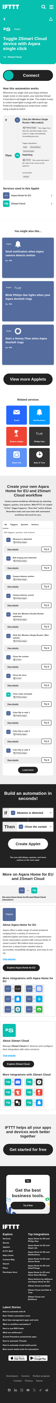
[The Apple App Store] (17, 1358)
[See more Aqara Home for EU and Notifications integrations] (13, 999)
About (39, 1381)
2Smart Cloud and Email (39, 1286)
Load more (28, 770)
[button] (51, 7)
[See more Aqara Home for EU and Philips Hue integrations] (13, 988)
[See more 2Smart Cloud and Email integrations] (13, 1082)
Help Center (8, 1255)
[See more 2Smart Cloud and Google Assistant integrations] (13, 1102)
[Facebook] (9, 1390)
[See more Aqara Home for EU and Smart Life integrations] (34, 988)
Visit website (9, 959)
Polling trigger (21, 542)
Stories (6, 1243)
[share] (51, 19)
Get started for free (28, 1149)
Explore (8, 1234)
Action (18, 660)
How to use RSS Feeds (13, 1328)
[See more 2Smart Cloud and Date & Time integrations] (34, 1082)
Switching (27, 155)
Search (6, 1263)
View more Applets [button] (28, 379)
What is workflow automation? (17, 1324)
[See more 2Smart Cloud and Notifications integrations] (34, 1102)
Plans (5, 1268)
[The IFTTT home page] (11, 6)
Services (7, 1238)
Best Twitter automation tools (16, 1316)
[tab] (5, 525)
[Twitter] (34, 1390)
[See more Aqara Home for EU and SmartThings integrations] (13, 1009)
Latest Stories (12, 1307)
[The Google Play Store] (38, 1358)
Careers (25, 1376)
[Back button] (5, 19)
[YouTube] (28, 1390)
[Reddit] (46, 1390)
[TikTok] (40, 1390)
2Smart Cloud (18, 1046)
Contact (18, 1381)
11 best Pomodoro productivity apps (20, 1337)
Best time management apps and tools (20, 1320)
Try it (46, 549)
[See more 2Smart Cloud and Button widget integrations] (34, 1092)
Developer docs (10, 1272)
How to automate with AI (14, 1311)
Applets (6, 1247)
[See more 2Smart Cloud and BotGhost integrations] (13, 1092)
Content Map (9, 1259)
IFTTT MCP (8, 1251)
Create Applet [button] (28, 844)
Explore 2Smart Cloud (18, 1064)
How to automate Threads (15, 1341)
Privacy (29, 1381)
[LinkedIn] (15, 1390)
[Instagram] (21, 1390)
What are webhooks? (12, 1332)
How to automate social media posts (20, 1345)
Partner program (41, 1376)
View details (12, 549)
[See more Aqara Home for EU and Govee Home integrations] (34, 999)
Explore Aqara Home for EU (21, 968)
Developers (12, 1376)
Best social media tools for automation (21, 1349)
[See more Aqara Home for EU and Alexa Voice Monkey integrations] (34, 1009)
